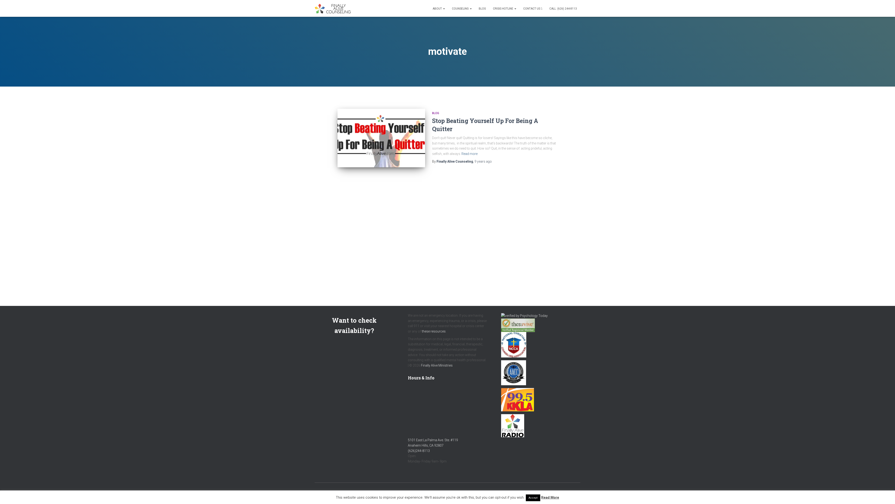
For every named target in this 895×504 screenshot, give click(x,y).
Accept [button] (533, 497)
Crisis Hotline (503, 8)
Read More (550, 497)
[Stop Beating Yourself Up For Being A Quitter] (381, 138)
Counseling (460, 8)
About (438, 8)
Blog (482, 8)
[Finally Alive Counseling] (334, 8)
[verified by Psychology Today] (524, 315)
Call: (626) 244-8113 (563, 8)
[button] (444, 8)
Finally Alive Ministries (437, 365)
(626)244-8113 (419, 451)
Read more (469, 154)
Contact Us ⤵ (532, 8)
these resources (434, 331)
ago (483, 161)
